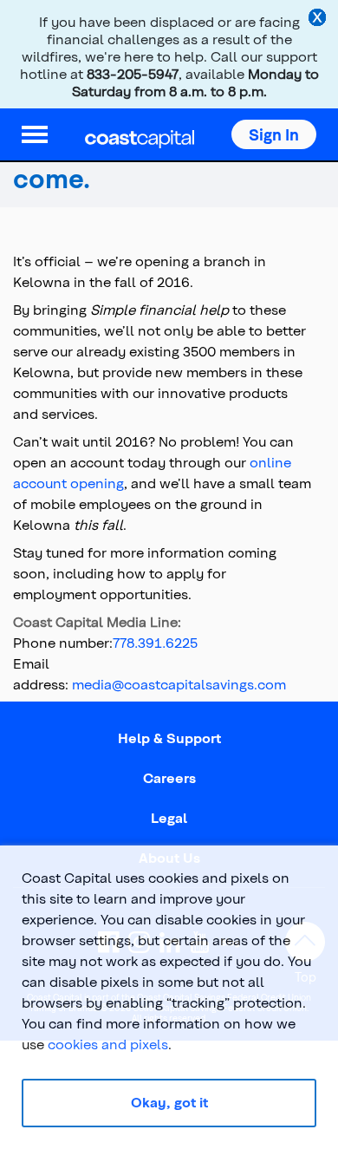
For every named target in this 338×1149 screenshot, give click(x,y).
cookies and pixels (108, 1043)
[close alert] (319, 19)
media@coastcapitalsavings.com (179, 684)
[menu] (35, 134)
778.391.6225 (155, 642)
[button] (273, 134)
